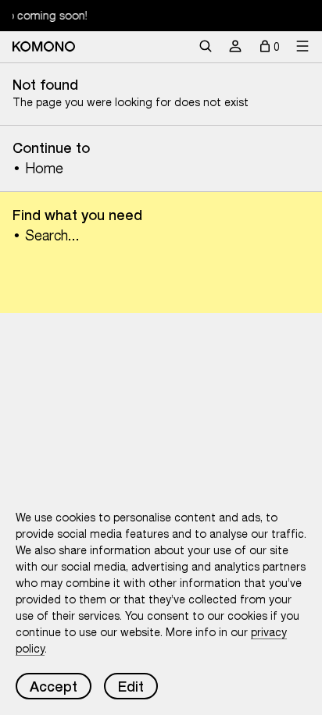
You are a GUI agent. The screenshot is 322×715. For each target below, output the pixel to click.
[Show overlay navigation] (302, 46)
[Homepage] (44, 46)
